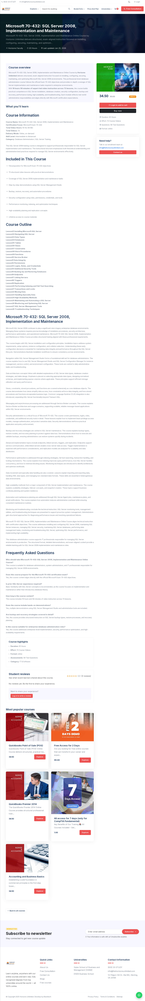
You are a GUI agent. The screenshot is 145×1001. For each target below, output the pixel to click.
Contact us (117, 152)
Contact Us (45, 975)
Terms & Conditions (107, 997)
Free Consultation (133, 9)
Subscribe (129, 932)
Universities (106, 9)
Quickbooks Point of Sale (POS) (26, 745)
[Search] (69, 9)
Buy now (118, 111)
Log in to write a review (21, 696)
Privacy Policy (93, 997)
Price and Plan (93, 9)
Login (138, 2)
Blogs (42, 979)
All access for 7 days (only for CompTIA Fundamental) (70, 820)
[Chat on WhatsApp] (139, 995)
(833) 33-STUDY (9, 2)
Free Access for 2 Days (67, 745)
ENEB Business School (84, 974)
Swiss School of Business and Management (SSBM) (87, 968)
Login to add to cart (119, 105)
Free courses (45, 983)
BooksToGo (78, 9)
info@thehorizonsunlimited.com (33, 2)
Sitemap (120, 997)
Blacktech (47, 997)
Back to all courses (17, 911)
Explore (33, 9)
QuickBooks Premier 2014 (23, 804)
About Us (44, 967)
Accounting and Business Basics (26, 876)
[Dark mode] (129, 2)
